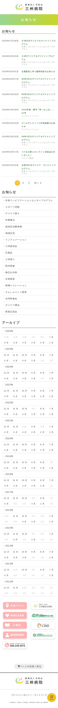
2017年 (9, 492)
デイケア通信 (27, 158)
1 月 (51, 343)
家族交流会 (11, 311)
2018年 (9, 474)
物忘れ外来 (11, 272)
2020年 (9, 438)
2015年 (9, 528)
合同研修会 (11, 298)
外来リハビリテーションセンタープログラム (29, 200)
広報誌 (9, 253)
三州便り (10, 259)
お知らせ (9, 192)
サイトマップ (40, 695)
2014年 (9, 546)
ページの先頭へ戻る (30, 666)
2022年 (9, 402)
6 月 (6, 343)
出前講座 (10, 279)
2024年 (9, 367)
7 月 (51, 337)
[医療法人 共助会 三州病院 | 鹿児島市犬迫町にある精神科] (29, 7)
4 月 (24, 343)
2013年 (9, 564)
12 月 (6, 355)
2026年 (9, 331)
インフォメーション (30, 116)
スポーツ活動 (12, 207)
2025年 (9, 349)
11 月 (15, 355)
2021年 (9, 420)
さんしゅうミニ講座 (16, 292)
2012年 (9, 581)
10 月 (24, 355)
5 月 (15, 343)
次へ (36, 183)
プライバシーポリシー (21, 695)
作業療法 (10, 220)
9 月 (33, 355)
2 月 (42, 343)
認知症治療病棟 (13, 226)
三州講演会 (11, 246)
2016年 (9, 510)
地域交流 (10, 233)
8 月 (42, 355)
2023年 (9, 385)
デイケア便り (12, 213)
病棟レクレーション (16, 285)
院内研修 (10, 266)
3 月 (33, 343)
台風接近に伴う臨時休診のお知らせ (38, 71)
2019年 (9, 456)
